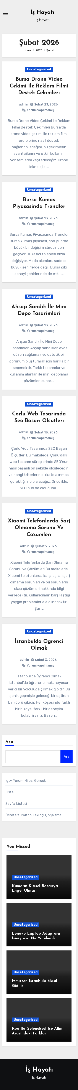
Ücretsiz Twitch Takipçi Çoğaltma (33, 815)
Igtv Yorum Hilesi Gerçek (25, 781)
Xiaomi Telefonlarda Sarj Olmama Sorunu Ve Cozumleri (39, 528)
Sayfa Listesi (16, 804)
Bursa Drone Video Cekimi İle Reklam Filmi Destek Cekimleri (39, 86)
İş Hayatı (42, 12)
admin (23, 104)
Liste (9, 792)
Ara (9, 742)
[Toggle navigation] (5, 14)
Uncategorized (39, 69)
